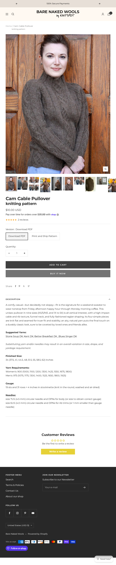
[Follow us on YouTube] (33, 513)
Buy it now (58, 273)
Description (13, 299)
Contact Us (12, 490)
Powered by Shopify (38, 534)
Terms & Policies (15, 485)
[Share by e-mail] (28, 286)
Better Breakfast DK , (46, 336)
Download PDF (16, 236)
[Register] (84, 487)
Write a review (58, 451)
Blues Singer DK (68, 336)
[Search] (13, 14)
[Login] (103, 14)
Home (9, 26)
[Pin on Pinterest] (19, 286)
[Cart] (109, 14)
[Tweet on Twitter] (24, 286)
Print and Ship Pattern (44, 236)
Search (9, 479)
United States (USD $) (18, 525)
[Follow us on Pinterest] (25, 513)
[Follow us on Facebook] (9, 513)
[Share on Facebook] (15, 286)
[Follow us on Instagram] (17, 513)
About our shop (14, 496)
